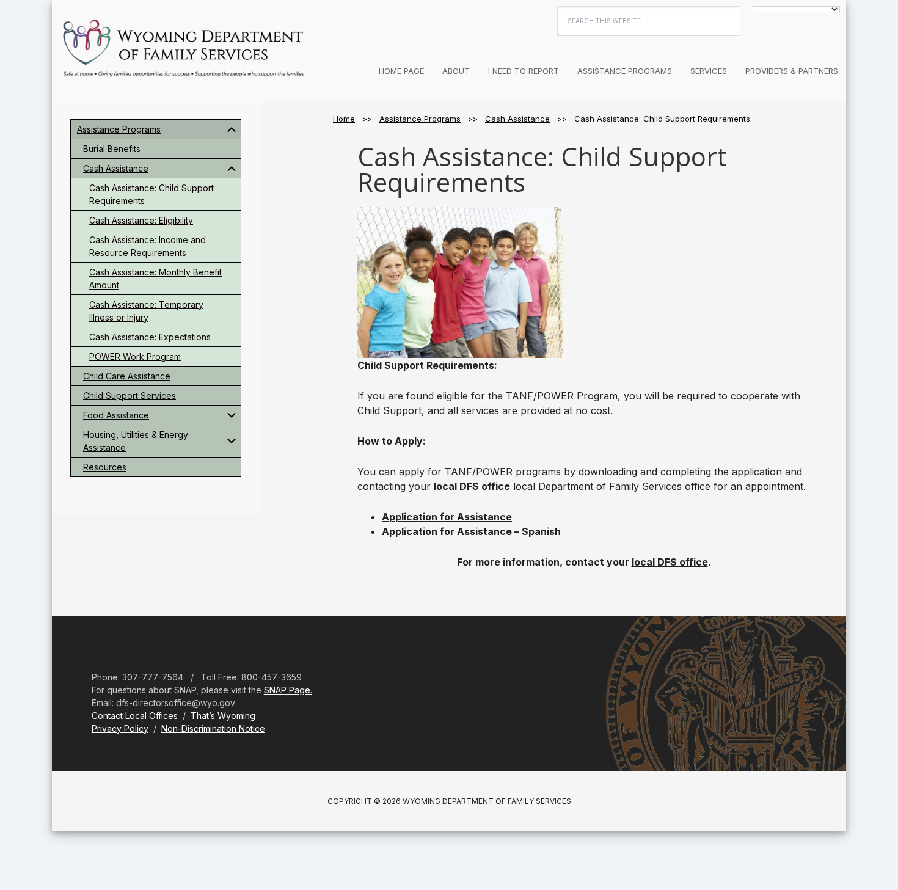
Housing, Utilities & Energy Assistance (135, 441)
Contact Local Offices (135, 715)
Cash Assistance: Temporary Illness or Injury (146, 311)
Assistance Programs (119, 129)
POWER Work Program (135, 356)
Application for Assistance (447, 517)
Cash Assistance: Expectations (150, 337)
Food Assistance (116, 415)
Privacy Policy (120, 728)
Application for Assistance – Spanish (471, 531)
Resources (104, 467)
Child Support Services (129, 395)
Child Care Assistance (126, 376)
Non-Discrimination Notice (213, 728)
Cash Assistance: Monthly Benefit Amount (155, 278)
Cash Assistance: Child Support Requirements (151, 194)
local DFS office (472, 486)
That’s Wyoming (223, 715)
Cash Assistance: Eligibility (141, 220)
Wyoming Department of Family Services (183, 48)
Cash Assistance (115, 168)
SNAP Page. (288, 690)
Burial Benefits (112, 149)
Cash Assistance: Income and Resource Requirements (147, 246)
